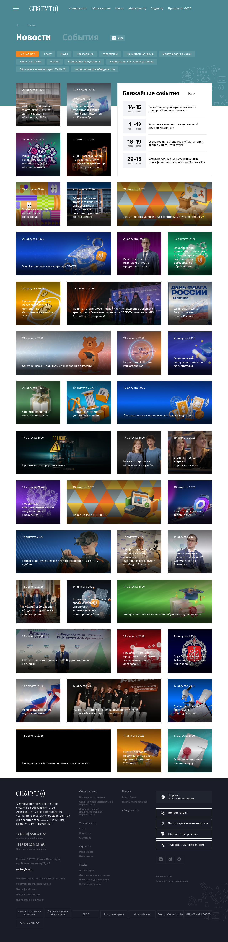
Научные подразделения (94, 879)
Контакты (85, 833)
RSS (119, 38)
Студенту (157, 8)
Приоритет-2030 (179, 8)
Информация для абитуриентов (94, 69)
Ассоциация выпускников (84, 61)
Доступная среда (114, 914)
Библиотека (86, 856)
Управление (110, 54)
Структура (85, 837)
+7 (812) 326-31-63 (30, 845)
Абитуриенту (137, 8)
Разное (54, 61)
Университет (78, 8)
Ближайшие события (151, 93)
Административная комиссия (29, 913)
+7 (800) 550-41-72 (31, 834)
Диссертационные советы (94, 875)
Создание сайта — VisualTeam (172, 881)
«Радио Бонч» (142, 914)
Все (191, 94)
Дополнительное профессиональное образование (90, 812)
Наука (119, 8)
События (80, 37)
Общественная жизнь (140, 54)
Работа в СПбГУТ (29, 923)
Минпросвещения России (30, 900)
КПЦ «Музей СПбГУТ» (198, 914)
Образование (101, 8)
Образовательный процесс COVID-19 (43, 69)
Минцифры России (26, 889)
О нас (82, 828)
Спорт (48, 54)
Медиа (126, 791)
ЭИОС (86, 914)
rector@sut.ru (25, 869)
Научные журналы (90, 884)
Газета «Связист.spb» (135, 801)
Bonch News (129, 797)
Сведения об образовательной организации (40, 878)
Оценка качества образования (58, 913)
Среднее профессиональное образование (96, 803)
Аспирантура (86, 870)
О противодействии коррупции (33, 884)
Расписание (86, 851)
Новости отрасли (30, 61)
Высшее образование (92, 797)
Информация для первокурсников (132, 61)
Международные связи (176, 54)
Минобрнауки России (28, 894)
